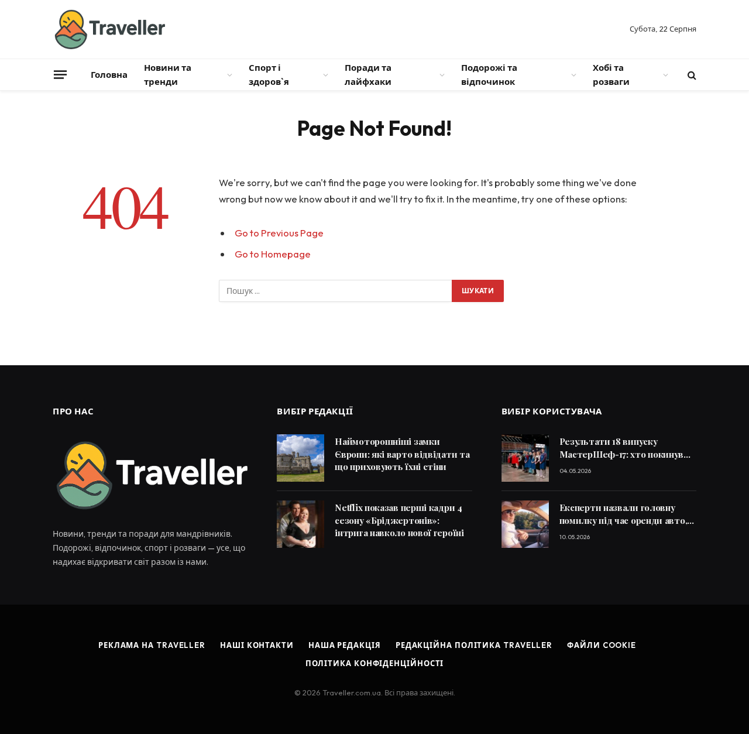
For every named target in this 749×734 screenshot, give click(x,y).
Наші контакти (257, 645)
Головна (109, 74)
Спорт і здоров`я (269, 74)
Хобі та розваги (611, 74)
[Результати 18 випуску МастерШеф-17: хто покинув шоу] (525, 458)
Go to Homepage (273, 254)
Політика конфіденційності (374, 663)
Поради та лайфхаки (368, 74)
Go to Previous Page (279, 233)
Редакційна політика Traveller (474, 645)
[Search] (690, 74)
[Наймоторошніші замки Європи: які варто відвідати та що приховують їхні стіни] (300, 458)
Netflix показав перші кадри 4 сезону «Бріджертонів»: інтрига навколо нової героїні (399, 520)
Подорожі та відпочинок (489, 74)
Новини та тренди (167, 74)
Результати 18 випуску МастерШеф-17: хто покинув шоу (621, 448)
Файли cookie (601, 645)
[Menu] (60, 74)
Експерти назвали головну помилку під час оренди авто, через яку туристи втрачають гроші (624, 514)
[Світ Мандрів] (109, 29)
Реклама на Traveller (151, 645)
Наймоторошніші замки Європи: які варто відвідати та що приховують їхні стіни (402, 453)
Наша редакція (344, 645)
